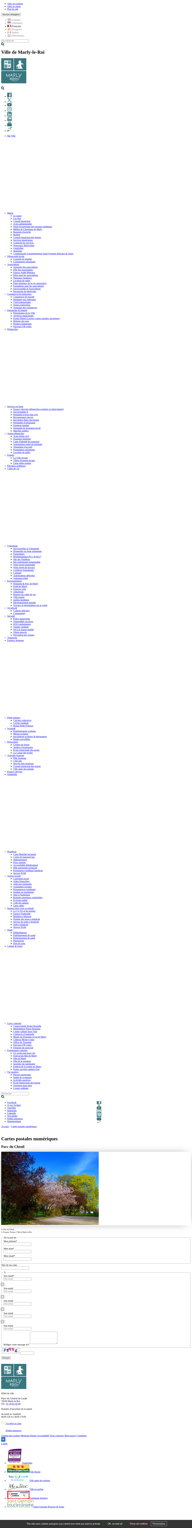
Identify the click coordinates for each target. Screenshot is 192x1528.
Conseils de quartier (22, 259)
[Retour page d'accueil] (13, 82)
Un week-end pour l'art (24, 1053)
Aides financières (21, 881)
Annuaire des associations (25, 267)
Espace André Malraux (24, 272)
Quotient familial (21, 425)
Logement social (21, 878)
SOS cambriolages (22, 624)
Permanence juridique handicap (28, 870)
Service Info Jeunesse (23, 763)
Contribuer (81, 1435)
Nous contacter (57, 1435)
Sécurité (11, 616)
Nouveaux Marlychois (23, 245)
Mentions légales (29, 1435)
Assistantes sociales (22, 886)
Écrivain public (20, 900)
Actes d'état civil (21, 436)
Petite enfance (13, 717)
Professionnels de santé (24, 938)
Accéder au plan (13, 1423)
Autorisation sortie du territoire (27, 444)
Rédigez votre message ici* (16, 1344)
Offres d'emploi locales (24, 460)
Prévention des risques (23, 635)
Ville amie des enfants (23, 769)
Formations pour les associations (28, 286)
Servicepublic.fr (20, 412)
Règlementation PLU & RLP (27, 556)
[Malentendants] (9, 130)
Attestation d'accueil (22, 447)
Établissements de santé (24, 935)
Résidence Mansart (22, 916)
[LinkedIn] (9, 115)
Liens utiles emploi (22, 463)
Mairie (10, 213)
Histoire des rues (21, 321)
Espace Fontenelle (21, 913)
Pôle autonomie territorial (25, 868)
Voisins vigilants (21, 627)
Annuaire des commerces (25, 307)
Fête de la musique (22, 1061)
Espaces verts (19, 589)
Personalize (159, 1523)
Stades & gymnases (22, 1077)
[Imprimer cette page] (171, 1130)
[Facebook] (9, 96)
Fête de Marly (19, 1058)
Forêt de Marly (20, 586)
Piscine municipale (22, 1074)
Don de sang (19, 943)
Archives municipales (23, 315)
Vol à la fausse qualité (23, 629)
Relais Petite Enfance (23, 725)
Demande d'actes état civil (25, 414)
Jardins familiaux (21, 600)
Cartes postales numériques (24, 1126)
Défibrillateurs (20, 932)
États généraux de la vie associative (29, 283)
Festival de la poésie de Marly (27, 1066)
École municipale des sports (26, 750)
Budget (16, 234)
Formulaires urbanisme (24, 449)
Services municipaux (23, 240)
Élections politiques (16, 466)
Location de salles (21, 280)
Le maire (17, 216)
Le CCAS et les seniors (24, 911)
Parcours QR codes (22, 326)
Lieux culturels (14, 1023)
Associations (13, 264)
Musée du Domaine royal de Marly (29, 1037)
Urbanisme (12, 546)
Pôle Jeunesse (19, 758)
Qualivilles (18, 248)
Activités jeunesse (15, 755)
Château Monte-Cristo (23, 1039)
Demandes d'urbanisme (24, 422)
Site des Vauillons (21, 559)
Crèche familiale (21, 723)
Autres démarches (15, 433)
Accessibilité (43, 1435)
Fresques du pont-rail (23, 1047)
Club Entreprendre (22, 302)
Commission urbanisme (24, 261)
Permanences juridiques (24, 889)
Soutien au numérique (23, 892)
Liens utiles (18, 905)
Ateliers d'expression (23, 747)
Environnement (14, 581)
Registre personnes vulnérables (27, 897)
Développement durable (24, 602)
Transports (12, 637)
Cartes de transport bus (24, 857)
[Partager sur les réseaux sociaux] (189, 1130)
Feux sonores (19, 862)
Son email (8, 1288)
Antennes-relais (20, 578)
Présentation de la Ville (24, 313)
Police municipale (21, 619)
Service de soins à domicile (26, 922)
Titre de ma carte (9, 1265)
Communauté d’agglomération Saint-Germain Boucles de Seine (43, 253)
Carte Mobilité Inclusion (24, 854)
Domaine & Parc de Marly (25, 583)
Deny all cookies (138, 1523)
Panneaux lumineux (22, 278)
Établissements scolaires (24, 731)
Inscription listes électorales (26, 420)
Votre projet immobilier (24, 564)
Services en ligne (15, 406)
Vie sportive (13, 1072)
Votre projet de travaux (24, 567)
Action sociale (14, 876)
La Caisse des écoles (23, 752)
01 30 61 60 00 (13, 1404)
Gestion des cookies (10, 1435)
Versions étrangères (11, 14)
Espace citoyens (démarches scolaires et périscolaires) (38, 409)
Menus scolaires (20, 734)
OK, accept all (114, 1523)
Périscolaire (12, 742)
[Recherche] (2, 89)
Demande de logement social (26, 428)
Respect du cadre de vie (24, 594)
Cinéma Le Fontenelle (23, 1034)
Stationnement (20, 859)
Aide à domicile (20, 924)
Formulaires (18, 554)
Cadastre (17, 573)
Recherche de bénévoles (24, 291)
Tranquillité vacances (23, 621)
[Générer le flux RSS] (178, 1130)
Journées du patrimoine (24, 1064)
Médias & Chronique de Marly (27, 229)
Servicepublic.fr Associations (27, 288)
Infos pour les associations (25, 275)
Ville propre (18, 597)
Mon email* (9, 1256)
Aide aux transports (22, 884)
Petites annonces (13, 1430)
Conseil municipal (21, 221)
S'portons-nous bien (22, 1085)
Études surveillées (21, 739)
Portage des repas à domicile (26, 919)
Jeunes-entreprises (21, 305)
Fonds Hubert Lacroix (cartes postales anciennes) (36, 318)
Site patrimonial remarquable (26, 562)
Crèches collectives (22, 720)
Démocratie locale (15, 256)
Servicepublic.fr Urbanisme (26, 548)
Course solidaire (20, 1088)
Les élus (17, 218)
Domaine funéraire (22, 439)
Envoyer (6, 1358)
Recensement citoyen (23, 417)
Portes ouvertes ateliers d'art (26, 1069)
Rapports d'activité (22, 232)
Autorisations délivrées (24, 575)
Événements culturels (17, 1050)
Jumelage (17, 251)
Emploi (10, 455)
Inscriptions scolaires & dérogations (30, 736)
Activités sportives (22, 1080)
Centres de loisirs (21, 744)
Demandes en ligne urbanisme (27, 551)
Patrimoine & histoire (17, 310)
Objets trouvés (20, 632)
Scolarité (11, 728)
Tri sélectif (12, 608)
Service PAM (19, 873)
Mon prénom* (10, 1241)
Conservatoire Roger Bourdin (27, 1026)
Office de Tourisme (22, 1042)
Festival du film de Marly (25, 1056)
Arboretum (18, 591)
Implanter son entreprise (24, 299)
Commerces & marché (23, 297)
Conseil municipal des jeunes (27, 766)
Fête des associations (23, 270)
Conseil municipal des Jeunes (27, 237)
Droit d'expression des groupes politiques (32, 226)
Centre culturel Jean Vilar (25, 1031)
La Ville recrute (20, 458)
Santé (9, 930)
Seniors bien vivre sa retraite (20, 908)
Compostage (19, 613)
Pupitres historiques (22, 324)
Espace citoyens (14, 771)
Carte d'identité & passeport (26, 441)
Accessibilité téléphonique (25, 865)
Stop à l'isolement (21, 895)
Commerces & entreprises (19, 294)
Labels (4, 1443)
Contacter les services (23, 243)
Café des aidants (21, 903)
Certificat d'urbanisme (23, 570)
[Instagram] (9, 110)
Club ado (17, 761)
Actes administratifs (22, 224)
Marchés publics (21, 431)
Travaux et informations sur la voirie (30, 605)
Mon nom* (9, 1248)
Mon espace (70, 1435)
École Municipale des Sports (26, 1083)
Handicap (11, 851)
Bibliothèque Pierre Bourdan (26, 1029)
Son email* (9, 1276)
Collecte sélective (21, 610)
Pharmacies (18, 940)
